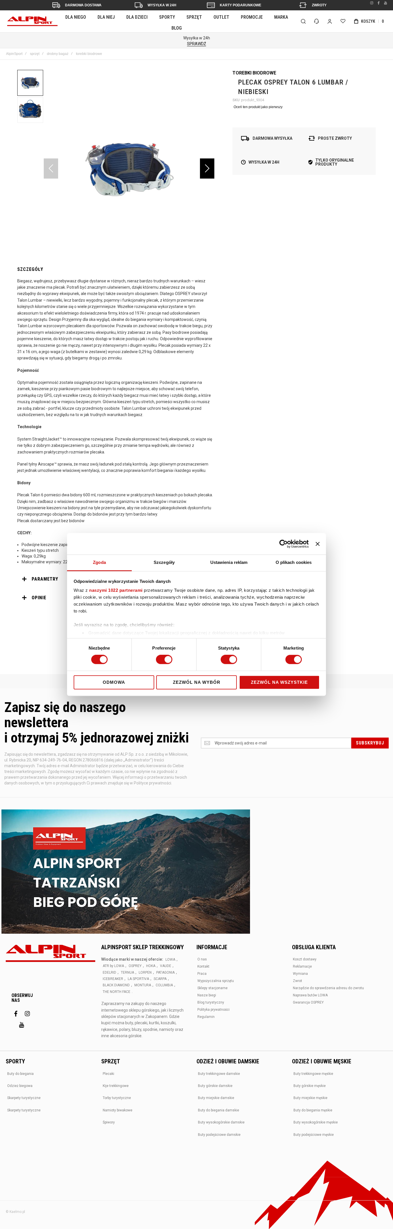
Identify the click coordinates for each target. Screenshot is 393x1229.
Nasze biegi (206, 995)
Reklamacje (302, 966)
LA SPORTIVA (138, 979)
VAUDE (165, 966)
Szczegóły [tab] (164, 562)
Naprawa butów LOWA (310, 995)
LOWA (170, 960)
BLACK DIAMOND (116, 985)
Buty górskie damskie (215, 1086)
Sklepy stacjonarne (212, 988)
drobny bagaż (57, 54)
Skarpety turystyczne (24, 1098)
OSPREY (135, 966)
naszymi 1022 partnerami (116, 590)
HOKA (150, 966)
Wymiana (300, 974)
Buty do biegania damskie (218, 1110)
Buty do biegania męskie (312, 1110)
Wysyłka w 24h (162, 5)
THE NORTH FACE (116, 992)
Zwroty (319, 5)
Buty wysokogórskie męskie (315, 1122)
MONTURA (142, 985)
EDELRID (109, 972)
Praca (202, 974)
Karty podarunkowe (240, 5)
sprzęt (34, 54)
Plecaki (108, 1074)
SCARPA (160, 979)
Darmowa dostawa (83, 5)
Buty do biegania (20, 1074)
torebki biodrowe (89, 54)
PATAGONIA (165, 972)
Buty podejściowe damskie (219, 1135)
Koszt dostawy (304, 959)
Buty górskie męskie (309, 1086)
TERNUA (127, 972)
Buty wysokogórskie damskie (221, 1122)
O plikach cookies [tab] (294, 562)
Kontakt (203, 966)
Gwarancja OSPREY (308, 1002)
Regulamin (206, 1017)
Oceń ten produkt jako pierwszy (258, 107)
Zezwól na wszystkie (279, 682)
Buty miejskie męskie (310, 1098)
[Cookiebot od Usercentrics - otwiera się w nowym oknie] (283, 543)
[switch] (164, 660)
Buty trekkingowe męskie (313, 1074)
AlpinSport (14, 54)
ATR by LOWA (113, 966)
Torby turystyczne (117, 1098)
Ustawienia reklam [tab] (229, 562)
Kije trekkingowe (116, 1086)
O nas (202, 959)
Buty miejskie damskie (216, 1098)
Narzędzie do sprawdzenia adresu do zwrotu (328, 988)
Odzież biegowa (20, 1086)
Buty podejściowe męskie (313, 1135)
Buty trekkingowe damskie (219, 1074)
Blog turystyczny (210, 1002)
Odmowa (114, 682)
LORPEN (145, 972)
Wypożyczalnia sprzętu (215, 981)
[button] (207, 168)
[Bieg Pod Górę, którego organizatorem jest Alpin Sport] (125, 872)
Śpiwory (109, 1122)
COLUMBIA (164, 985)
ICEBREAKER (113, 979)
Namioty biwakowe (117, 1110)
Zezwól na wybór (196, 682)
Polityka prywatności (213, 1010)
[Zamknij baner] (318, 544)
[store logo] (32, 21)
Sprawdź (196, 43)
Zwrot (297, 981)
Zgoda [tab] (99, 562)
